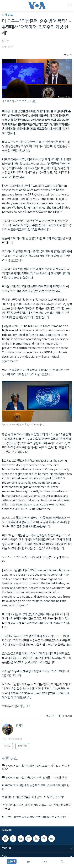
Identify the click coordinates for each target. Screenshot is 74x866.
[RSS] (36, 838)
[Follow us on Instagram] (28, 838)
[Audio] (45, 861)
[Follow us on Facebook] (5, 838)
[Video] (28, 861)
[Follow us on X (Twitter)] (13, 838)
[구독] (51, 838)
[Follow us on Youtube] (21, 838)
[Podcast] (44, 838)
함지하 (5, 40)
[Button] (68, 54)
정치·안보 (7, 14)
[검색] (62, 861)
